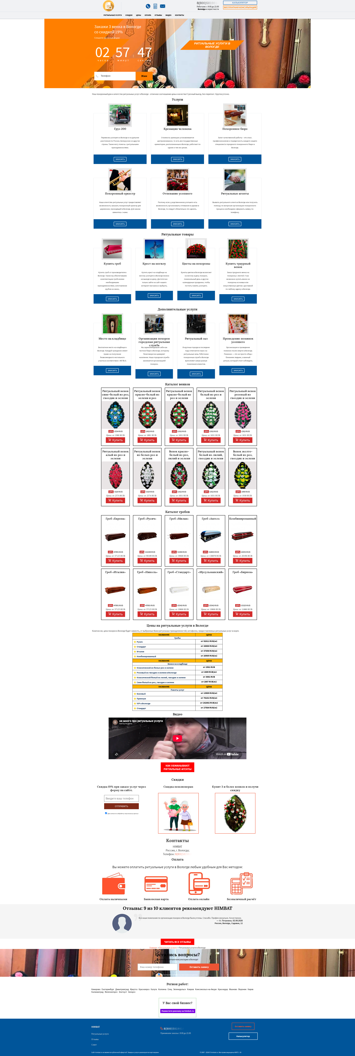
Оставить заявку (243, 1026)
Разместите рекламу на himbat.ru (178, 1011)
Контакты (179, 15)
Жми (144, 76)
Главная (153, 947)
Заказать (120, 159)
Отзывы (158, 15)
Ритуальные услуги (113, 15)
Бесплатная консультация (240, 7)
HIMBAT (95, 1026)
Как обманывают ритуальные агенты (178, 767)
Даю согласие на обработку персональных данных (122, 813)
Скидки (128, 15)
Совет (94, 1044)
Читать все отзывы (177, 942)
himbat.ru (98, 1052)
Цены (138, 15)
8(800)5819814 (208, 3)
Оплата (148, 15)
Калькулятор (240, 3)
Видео (168, 15)
